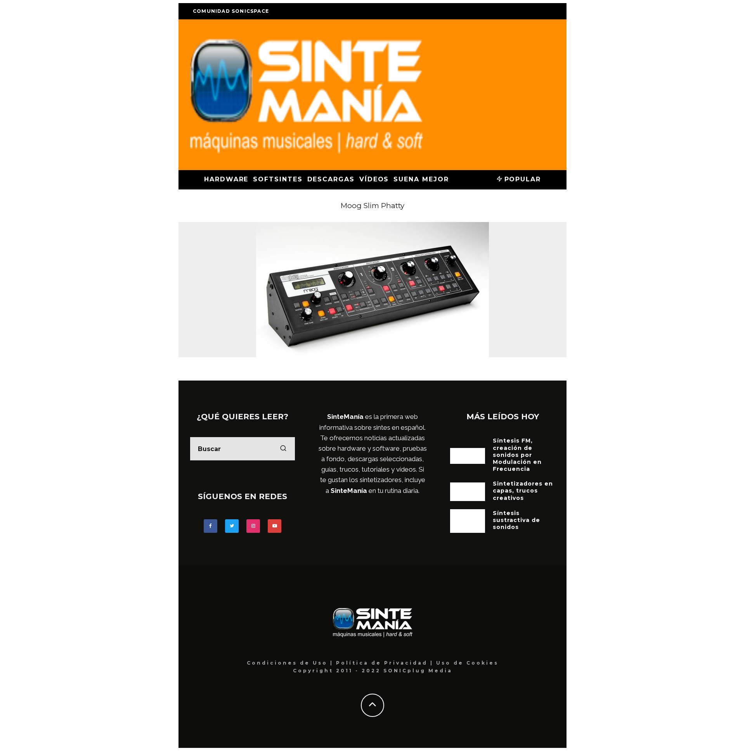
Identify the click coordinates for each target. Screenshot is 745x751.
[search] (283, 448)
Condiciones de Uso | (291, 663)
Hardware (226, 179)
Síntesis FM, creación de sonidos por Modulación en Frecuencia (517, 454)
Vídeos (374, 179)
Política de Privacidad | (386, 663)
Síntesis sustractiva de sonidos (516, 520)
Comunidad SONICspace (231, 11)
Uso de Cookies (467, 663)
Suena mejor (421, 179)
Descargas (331, 179)
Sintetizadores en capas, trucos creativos (523, 490)
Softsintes (277, 179)
